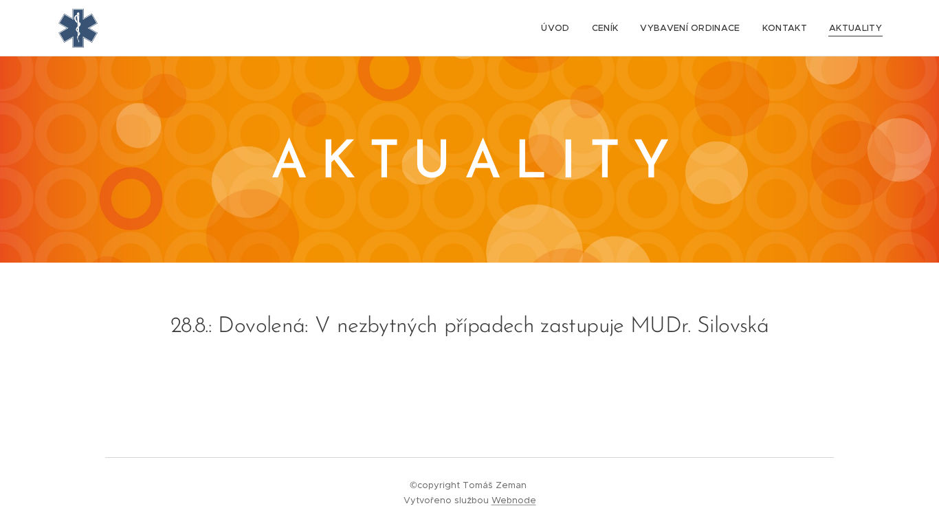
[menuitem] (559, 28)
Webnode (513, 500)
